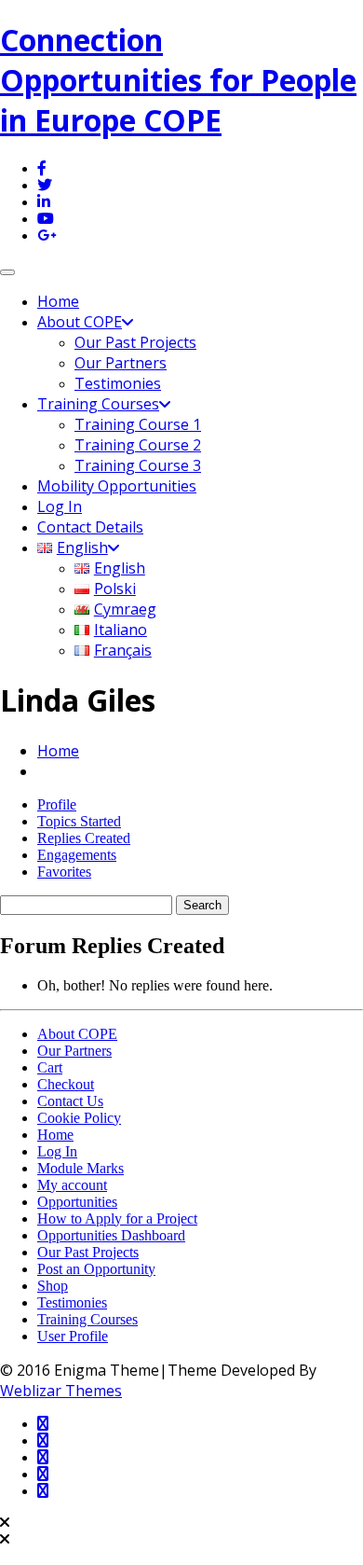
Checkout (65, 1084)
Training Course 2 (137, 445)
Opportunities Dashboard (111, 1235)
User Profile (72, 1336)
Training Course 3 (137, 465)
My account (72, 1185)
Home (58, 301)
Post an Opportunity (96, 1269)
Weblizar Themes (61, 1390)
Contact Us (70, 1101)
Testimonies (117, 383)
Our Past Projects (135, 342)
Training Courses (98, 404)
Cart (49, 1067)
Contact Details (90, 527)
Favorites (64, 871)
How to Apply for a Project (117, 1218)
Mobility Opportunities (116, 486)
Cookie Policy (79, 1118)
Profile (56, 804)
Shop (52, 1286)
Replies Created (83, 838)
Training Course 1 (137, 424)
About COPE (79, 322)
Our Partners (120, 363)
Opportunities (77, 1202)
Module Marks (80, 1168)
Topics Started (79, 821)
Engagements (76, 855)
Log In (59, 506)
